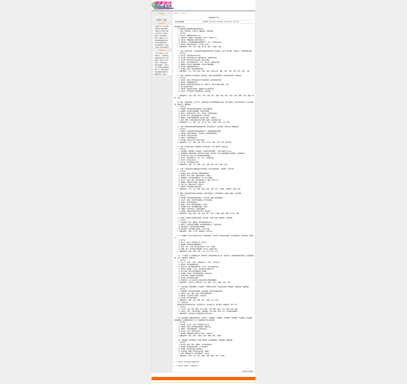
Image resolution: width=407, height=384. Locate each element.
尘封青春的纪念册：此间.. (162, 58)
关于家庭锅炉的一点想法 (162, 45)
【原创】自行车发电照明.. (162, 47)
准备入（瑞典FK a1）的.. (162, 38)
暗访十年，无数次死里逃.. (162, 69)
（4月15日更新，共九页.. (162, 53)
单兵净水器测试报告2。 (161, 42)
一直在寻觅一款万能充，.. (162, 33)
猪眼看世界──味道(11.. (161, 74)
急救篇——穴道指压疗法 (191, 365)
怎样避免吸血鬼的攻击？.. (162, 40)
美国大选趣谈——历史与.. (162, 65)
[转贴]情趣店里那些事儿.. (162, 72)
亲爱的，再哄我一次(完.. (161, 60)
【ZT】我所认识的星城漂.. (162, 67)
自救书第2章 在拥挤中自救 (191, 362)
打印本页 (244, 371)
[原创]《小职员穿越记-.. (161, 35)
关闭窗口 (250, 371)
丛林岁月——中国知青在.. (162, 55)
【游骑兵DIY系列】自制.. (162, 31)
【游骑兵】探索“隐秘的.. (161, 28)
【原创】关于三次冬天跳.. (162, 26)
